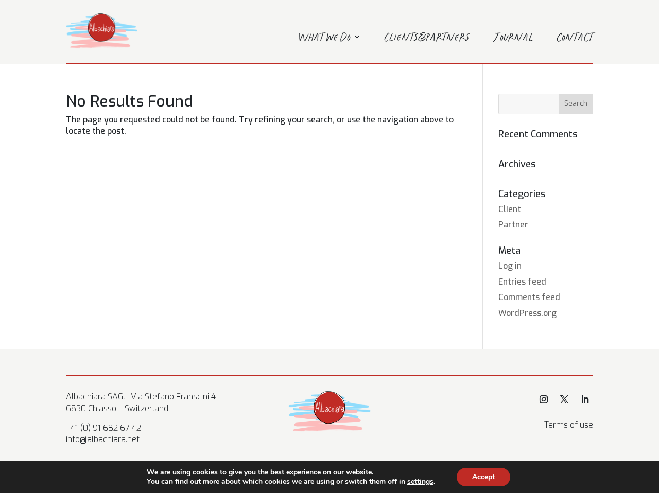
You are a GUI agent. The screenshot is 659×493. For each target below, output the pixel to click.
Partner (513, 224)
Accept (483, 477)
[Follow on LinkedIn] (585, 399)
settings (420, 481)
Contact (575, 38)
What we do (325, 38)
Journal (513, 38)
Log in (510, 265)
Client (509, 209)
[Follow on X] (564, 399)
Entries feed (522, 281)
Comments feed (529, 297)
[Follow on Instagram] (543, 399)
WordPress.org (527, 313)
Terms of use (568, 424)
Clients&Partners (427, 38)
